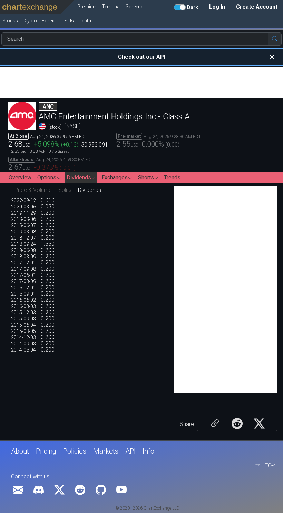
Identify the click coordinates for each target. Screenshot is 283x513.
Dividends (89, 190)
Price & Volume (33, 190)
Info (148, 451)
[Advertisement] (141, 82)
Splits (64, 190)
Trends (172, 177)
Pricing (46, 451)
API (130, 451)
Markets (105, 451)
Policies (74, 451)
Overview (20, 177)
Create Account (256, 6)
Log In (217, 6)
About (20, 451)
